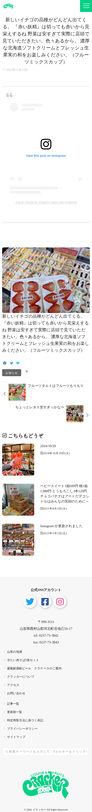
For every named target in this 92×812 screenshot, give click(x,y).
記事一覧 (13, 704)
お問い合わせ (16, 693)
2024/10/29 (48, 446)
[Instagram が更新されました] (18, 540)
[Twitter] (11, 363)
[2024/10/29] (18, 460)
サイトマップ (16, 737)
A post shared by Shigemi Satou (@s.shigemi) (46, 202)
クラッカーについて (21, 677)
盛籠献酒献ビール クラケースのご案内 (34, 668)
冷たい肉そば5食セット (23, 660)
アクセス (13, 685)
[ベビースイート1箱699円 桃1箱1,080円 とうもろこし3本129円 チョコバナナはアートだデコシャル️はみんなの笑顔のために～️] (18, 500)
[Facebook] (4, 363)
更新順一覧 (14, 712)
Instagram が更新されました (61, 526)
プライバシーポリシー (22, 728)
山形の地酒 (14, 652)
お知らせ (12, 373)
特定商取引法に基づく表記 (25, 720)
